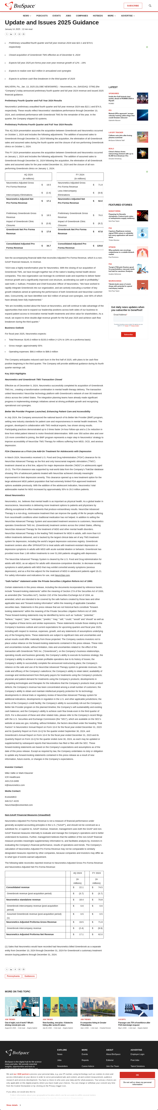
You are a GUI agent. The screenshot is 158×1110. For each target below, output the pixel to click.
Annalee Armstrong (115, 159)
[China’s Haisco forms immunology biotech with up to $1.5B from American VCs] (142, 153)
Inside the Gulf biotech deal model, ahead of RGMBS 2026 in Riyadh (121, 99)
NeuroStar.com (62, 575)
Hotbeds (98, 16)
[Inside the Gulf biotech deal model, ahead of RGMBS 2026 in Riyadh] (142, 98)
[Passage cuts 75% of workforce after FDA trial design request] (135, 1007)
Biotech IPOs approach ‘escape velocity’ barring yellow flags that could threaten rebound (122, 115)
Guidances (30, 976)
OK (137, 1075)
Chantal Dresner (105, 1028)
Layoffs (122, 1019)
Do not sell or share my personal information (137, 1083)
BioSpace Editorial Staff (116, 140)
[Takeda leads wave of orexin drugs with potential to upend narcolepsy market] (142, 285)
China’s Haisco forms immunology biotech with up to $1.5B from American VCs (121, 154)
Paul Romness (113, 257)
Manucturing (114, 211)
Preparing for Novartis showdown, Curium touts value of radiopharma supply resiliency (121, 216)
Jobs (68, 16)
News (26, 16)
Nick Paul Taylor (114, 221)
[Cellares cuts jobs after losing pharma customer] (142, 137)
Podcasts (42, 16)
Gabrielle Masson (114, 120)
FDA (110, 228)
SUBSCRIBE (133, 6)
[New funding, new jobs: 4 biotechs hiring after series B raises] (60, 1007)
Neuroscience (115, 281)
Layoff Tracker (116, 132)
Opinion (112, 247)
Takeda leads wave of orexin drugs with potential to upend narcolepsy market (120, 286)
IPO (110, 110)
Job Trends (10, 1019)
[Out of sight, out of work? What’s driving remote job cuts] (22, 1007)
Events (57, 16)
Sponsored (114, 93)
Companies (82, 16)
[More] (30, 16)
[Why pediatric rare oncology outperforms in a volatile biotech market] (142, 251)
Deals (111, 149)
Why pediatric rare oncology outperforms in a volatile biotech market (121, 252)
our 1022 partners (22, 1074)
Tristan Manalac (114, 240)
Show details (12, 1105)
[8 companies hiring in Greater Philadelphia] (97, 1007)
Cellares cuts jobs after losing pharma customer (120, 136)
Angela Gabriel (32, 1028)
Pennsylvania (13, 976)
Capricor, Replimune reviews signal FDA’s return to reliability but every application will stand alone (121, 234)
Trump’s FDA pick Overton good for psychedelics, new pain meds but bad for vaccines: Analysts (122, 269)
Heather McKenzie (115, 274)
